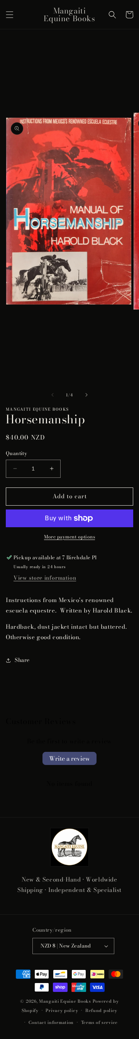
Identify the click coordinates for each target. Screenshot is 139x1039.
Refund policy (101, 1010)
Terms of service (99, 1022)
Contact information (51, 1022)
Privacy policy (62, 1010)
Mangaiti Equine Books (65, 1001)
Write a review (69, 758)
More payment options (69, 536)
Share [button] (22, 660)
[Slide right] (86, 394)
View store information (45, 578)
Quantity (16, 453)
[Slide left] (52, 394)
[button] (9, 14)
